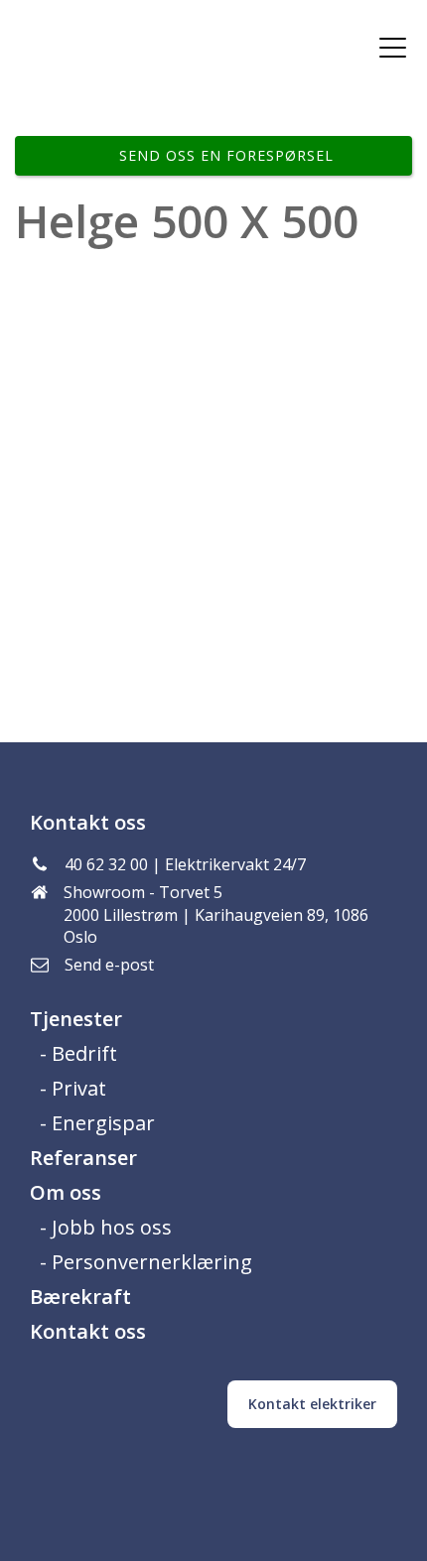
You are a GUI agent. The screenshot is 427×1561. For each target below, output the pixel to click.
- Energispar (97, 1122)
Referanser (83, 1157)
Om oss (65, 1192)
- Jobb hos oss (106, 1227)
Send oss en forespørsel (226, 155)
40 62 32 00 (106, 864)
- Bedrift (78, 1053)
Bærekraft (80, 1296)
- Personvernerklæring (146, 1261)
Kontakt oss (88, 1331)
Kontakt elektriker (312, 1403)
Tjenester (76, 1018)
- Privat (73, 1088)
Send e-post (109, 965)
